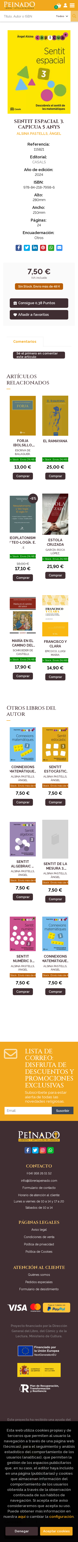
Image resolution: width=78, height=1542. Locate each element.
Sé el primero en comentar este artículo (37, 355)
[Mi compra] (58, 5)
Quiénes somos (39, 1274)
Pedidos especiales (39, 1282)
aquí (22, 1516)
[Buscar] (74, 16)
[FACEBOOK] (27, 1150)
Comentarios (24, 342)
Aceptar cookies (56, 1531)
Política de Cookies (39, 1251)
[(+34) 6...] (50, 1150)
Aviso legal (39, 1229)
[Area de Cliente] (65, 5)
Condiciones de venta (39, 1237)
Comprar (22, 476)
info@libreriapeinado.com (39, 1180)
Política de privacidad (39, 1244)
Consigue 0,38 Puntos (36, 303)
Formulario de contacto (39, 1188)
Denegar (22, 1531)
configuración (61, 1516)
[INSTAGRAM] (43, 1150)
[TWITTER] (35, 1150)
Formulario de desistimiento (39, 1289)
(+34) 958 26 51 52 (39, 1173)
